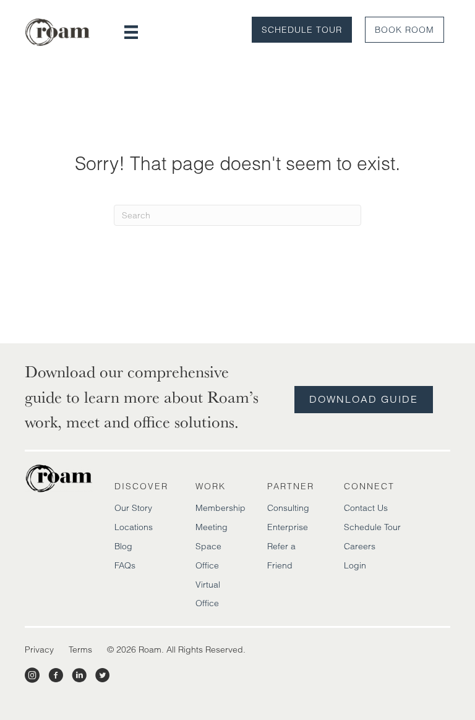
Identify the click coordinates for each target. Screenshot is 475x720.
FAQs (124, 565)
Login (355, 565)
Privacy (39, 649)
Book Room (404, 29)
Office (207, 565)
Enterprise (287, 527)
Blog (123, 546)
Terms (80, 649)
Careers (359, 546)
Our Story (133, 507)
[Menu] (131, 32)
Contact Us (366, 507)
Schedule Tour (302, 29)
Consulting (288, 507)
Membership (220, 507)
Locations (133, 527)
